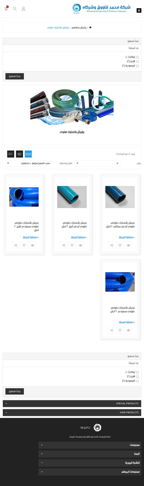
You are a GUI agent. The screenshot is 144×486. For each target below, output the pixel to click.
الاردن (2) (131, 61)
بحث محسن (14, 76)
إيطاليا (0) (130, 57)
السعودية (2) (128, 65)
